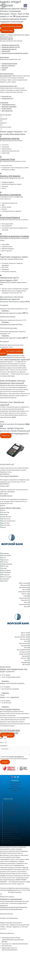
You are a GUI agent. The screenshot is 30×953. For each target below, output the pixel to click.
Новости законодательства (10, 830)
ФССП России (7, 840)
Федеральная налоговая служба (11, 838)
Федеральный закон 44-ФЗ (10, 828)
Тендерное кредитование (9, 64)
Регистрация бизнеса (6, 74)
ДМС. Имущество (7, 111)
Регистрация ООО (5, 76)
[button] (15, 39)
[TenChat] (12, 777)
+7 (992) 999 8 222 (15, 782)
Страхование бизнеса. (9, 105)
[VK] (15, 777)
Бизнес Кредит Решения (9, 803)
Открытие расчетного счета (8, 86)
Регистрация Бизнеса (10, 217)
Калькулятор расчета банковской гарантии (15, 53)
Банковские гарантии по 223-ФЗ (11, 807)
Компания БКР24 (5, 847)
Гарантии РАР (6, 51)
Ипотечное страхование (9, 107)
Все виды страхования (10, 194)
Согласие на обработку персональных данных (14, 888)
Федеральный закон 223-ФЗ (10, 832)
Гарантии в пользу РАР (9, 815)
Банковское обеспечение (10, 826)
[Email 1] (18, 777)
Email (2, 742)
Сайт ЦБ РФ (6, 834)
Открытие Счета (7, 159)
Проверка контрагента (9, 842)
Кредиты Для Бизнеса (10, 175)
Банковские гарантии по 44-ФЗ (11, 805)
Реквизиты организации (15, 788)
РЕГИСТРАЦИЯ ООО (10, 730)
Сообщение (3, 746)
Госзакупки (6, 824)
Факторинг (5, 68)
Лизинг (4, 70)
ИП (14, 76)
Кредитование (4, 57)
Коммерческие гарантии (9, 49)
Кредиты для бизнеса (8, 66)
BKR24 (14, 417)
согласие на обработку (16, 757)
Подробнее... (5, 681)
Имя (1, 738)
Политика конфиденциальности (10, 890)
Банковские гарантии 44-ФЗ (10, 45)
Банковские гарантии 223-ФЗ (11, 47)
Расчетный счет (6, 96)
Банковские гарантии (6, 39)
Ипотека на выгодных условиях (14, 236)
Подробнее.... (6, 311)
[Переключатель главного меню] (25, 6)
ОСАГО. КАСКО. (7, 109)
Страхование (4, 103)
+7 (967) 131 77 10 (15, 784)
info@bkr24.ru (15, 786)
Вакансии (15, 790)
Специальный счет (7, 98)
